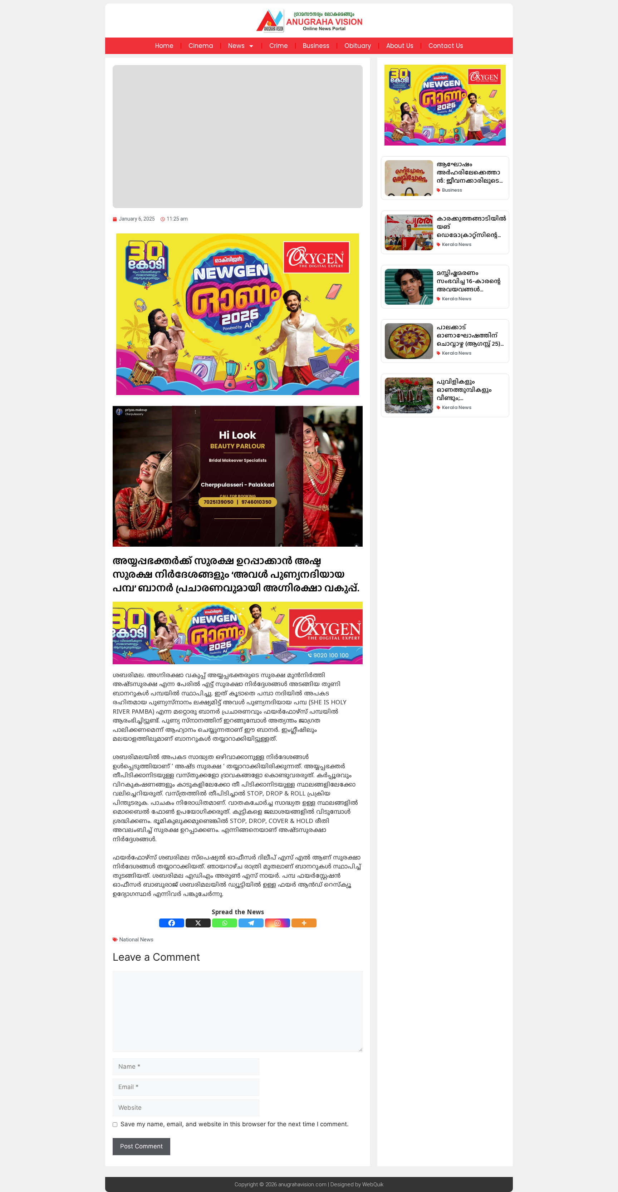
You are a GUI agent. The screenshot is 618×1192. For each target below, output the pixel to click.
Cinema (200, 45)
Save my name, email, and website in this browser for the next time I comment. (235, 1124)
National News (136, 939)
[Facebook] (171, 922)
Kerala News (456, 244)
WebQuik (372, 1184)
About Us (399, 45)
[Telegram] (251, 922)
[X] (198, 922)
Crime (278, 45)
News (236, 45)
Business (316, 45)
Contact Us (445, 45)
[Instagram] (277, 922)
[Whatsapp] (224, 922)
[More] (304, 922)
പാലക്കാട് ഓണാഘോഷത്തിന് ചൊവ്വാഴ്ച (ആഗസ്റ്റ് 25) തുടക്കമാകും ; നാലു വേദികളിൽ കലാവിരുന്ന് (468, 347)
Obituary (357, 45)
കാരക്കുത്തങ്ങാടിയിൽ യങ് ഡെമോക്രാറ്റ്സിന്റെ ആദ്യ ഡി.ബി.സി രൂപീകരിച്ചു (471, 235)
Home (164, 45)
